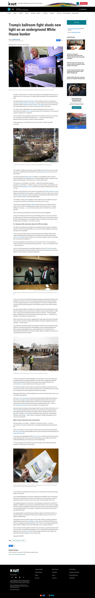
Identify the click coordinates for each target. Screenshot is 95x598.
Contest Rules (72, 578)
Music (26, 13)
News (15, 13)
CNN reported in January (52, 191)
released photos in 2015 (26, 186)
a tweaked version (26, 531)
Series (21, 13)
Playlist (36, 575)
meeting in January (33, 521)
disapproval (26, 104)
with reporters (32, 204)
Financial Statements (73, 575)
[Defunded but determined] (76, 89)
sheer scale (18, 431)
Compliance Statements (74, 572)
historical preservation (19, 433)
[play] (9, 9)
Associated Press (17, 384)
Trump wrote (36, 436)
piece (22, 405)
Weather (33, 13)
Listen (9, 13)
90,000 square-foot (29, 176)
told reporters (42, 172)
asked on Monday (22, 195)
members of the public (38, 104)
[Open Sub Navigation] (11, 13)
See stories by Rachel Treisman (17, 554)
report (23, 398)
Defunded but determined (77, 100)
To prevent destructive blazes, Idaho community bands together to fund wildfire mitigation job (75, 71)
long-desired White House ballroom (27, 103)
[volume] (13, 9)
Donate (84, 3)
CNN (20, 410)
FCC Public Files (72, 569)
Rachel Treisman (16, 39)
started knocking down (29, 101)
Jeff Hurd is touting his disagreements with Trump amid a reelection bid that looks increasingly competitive (75, 56)
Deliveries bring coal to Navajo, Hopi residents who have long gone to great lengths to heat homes (76, 64)
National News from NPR (18, 540)
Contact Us (54, 578)
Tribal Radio (75, 13)
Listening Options (38, 572)
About (38, 13)
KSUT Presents (67, 13)
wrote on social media (18, 237)
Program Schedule (39, 569)
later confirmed (26, 413)
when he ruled (29, 111)
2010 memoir (48, 248)
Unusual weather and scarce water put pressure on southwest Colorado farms (76, 78)
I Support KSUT (76, 107)
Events (52, 13)
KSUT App (59, 13)
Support (45, 13)
